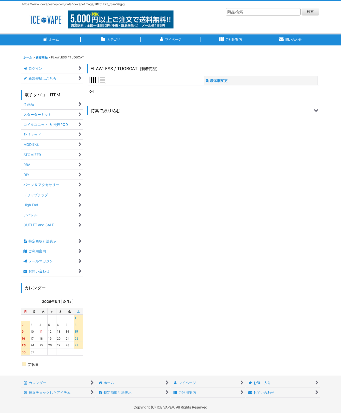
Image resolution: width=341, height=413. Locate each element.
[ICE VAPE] (45, 19)
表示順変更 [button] (219, 80)
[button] (203, 110)
